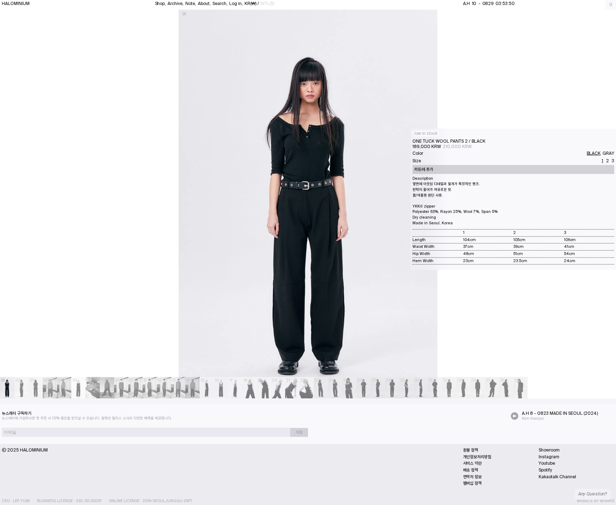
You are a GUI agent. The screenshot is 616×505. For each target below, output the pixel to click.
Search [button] (219, 3)
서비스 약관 (472, 463)
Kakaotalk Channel (557, 477)
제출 (299, 432)
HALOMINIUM (16, 3)
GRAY (608, 153)
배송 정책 (470, 470)
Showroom (549, 450)
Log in (235, 3)
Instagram (549, 457)
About (204, 3)
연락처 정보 (472, 477)
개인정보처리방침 (477, 457)
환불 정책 (470, 450)
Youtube (547, 463)
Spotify (545, 470)
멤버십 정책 (472, 483)
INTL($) (267, 3)
